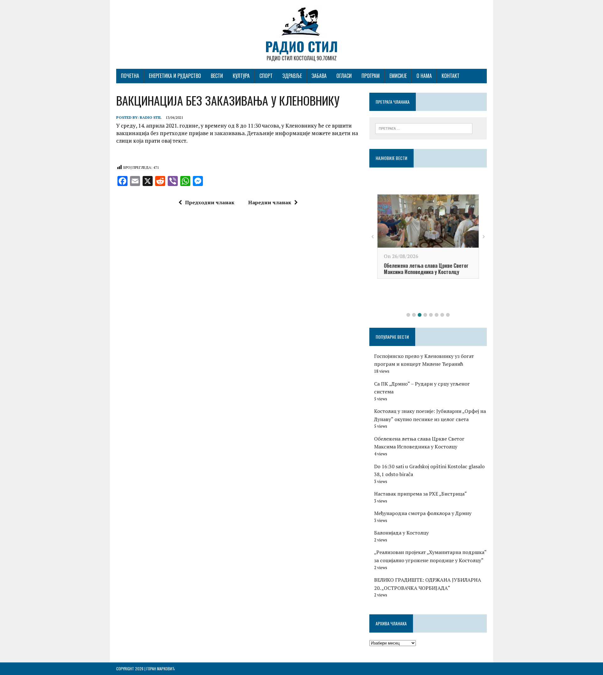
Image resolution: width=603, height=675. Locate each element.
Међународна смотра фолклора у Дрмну (422, 513)
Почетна (130, 76)
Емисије (398, 76)
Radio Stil (150, 117)
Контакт (450, 76)
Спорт (266, 76)
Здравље (292, 76)
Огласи (344, 76)
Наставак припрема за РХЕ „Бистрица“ (420, 493)
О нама (424, 76)
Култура (241, 76)
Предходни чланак (209, 202)
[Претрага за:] (423, 127)
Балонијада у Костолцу (401, 532)
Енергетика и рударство (175, 76)
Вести (217, 76)
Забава (319, 76)
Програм (370, 76)
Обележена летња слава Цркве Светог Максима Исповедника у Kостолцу (426, 269)
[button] (408, 315)
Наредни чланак (269, 202)
